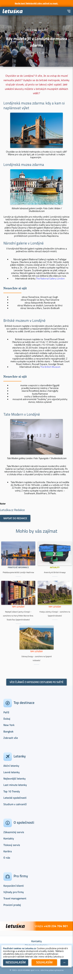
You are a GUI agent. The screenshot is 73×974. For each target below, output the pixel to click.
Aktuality (55, 567)
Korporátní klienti (13, 886)
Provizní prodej (12, 905)
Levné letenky (11, 772)
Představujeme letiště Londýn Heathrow (18, 572)
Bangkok (8, 731)
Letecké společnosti (14, 798)
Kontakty (8, 838)
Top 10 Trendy (11, 791)
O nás (6, 858)
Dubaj (6, 719)
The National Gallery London (50, 278)
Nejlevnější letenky (14, 778)
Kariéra (7, 851)
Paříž (6, 712)
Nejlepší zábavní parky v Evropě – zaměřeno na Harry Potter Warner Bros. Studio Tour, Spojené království (18, 615)
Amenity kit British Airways (55, 572)
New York (8, 725)
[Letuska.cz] (13, 11)
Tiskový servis (11, 845)
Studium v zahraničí (15, 804)
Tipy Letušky (18, 606)
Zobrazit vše (10, 738)
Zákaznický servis (13, 832)
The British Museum (50, 367)
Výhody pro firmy (13, 892)
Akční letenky (11, 766)
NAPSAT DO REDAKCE (15, 518)
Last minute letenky (15, 785)
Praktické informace (18, 567)
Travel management (14, 898)
